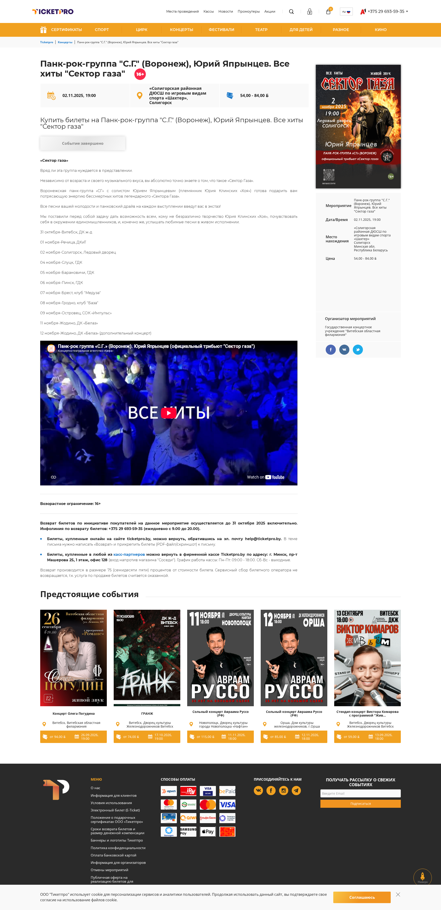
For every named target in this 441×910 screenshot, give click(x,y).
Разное (341, 30)
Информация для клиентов (114, 795)
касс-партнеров (129, 554)
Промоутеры (249, 11)
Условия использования (111, 802)
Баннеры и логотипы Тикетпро (117, 840)
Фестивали (221, 30)
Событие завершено (83, 143)
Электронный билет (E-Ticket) (115, 810)
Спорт (102, 30)
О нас (95, 787)
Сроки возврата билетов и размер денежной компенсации (117, 831)
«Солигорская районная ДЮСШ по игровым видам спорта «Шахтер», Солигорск (177, 95)
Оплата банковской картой (113, 855)
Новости (225, 11)
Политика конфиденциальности (118, 847)
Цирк (141, 30)
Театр (261, 30)
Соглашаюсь (362, 897)
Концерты (181, 30)
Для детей (301, 30)
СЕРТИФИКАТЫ (66, 30)
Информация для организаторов (118, 862)
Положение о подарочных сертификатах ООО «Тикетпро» (117, 819)
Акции (269, 11)
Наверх (423, 882)
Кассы (209, 11)
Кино (381, 30)
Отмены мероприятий (109, 869)
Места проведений (182, 11)
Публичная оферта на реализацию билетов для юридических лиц (112, 881)
